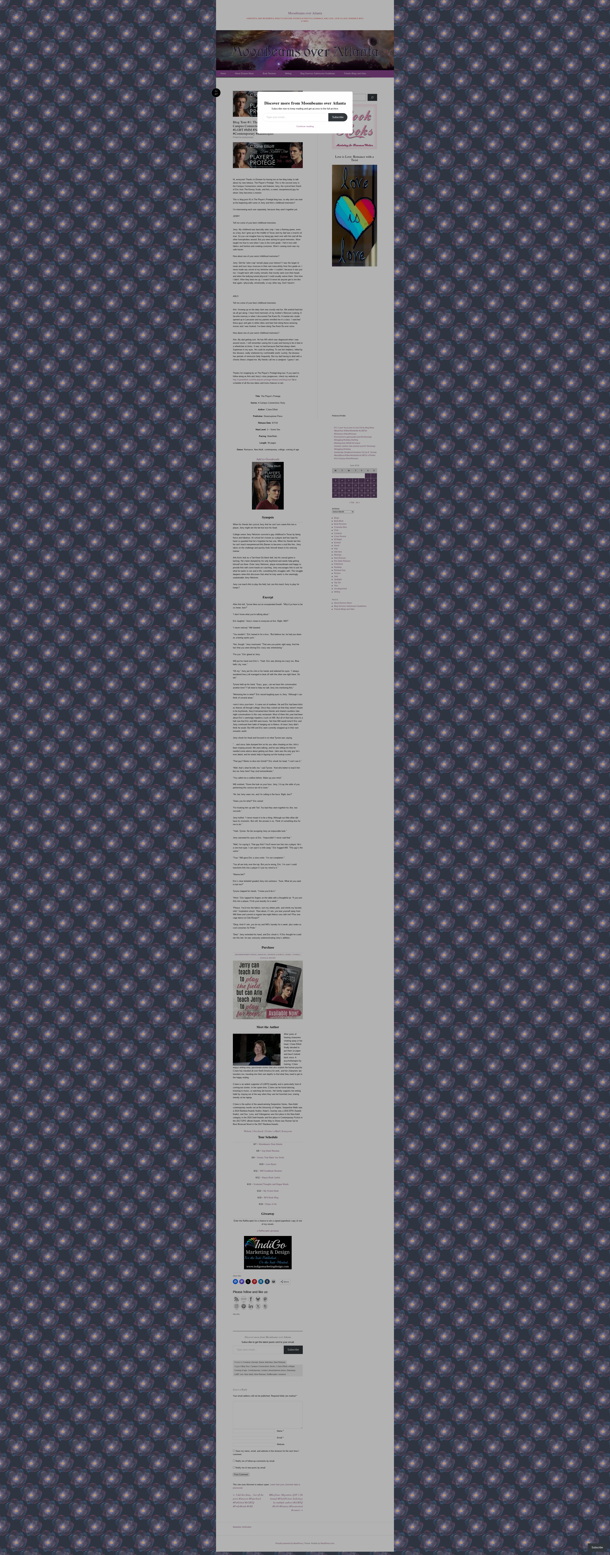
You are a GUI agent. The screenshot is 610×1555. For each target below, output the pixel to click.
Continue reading (305, 126)
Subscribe (338, 117)
